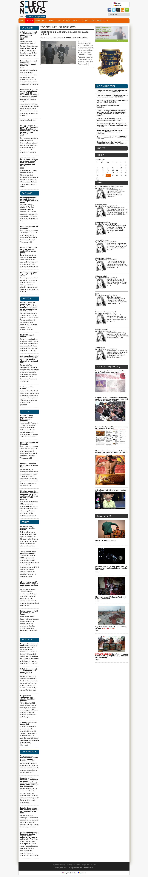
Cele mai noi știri (106, 86)
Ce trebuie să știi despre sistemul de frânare (27, 528)
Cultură (84, 21)
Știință (93, 21)
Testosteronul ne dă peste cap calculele (28, 552)
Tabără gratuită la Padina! (27, 387)
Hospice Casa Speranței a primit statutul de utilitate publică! (27, 698)
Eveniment (39, 21)
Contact (93, 865)
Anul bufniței (100, 348)
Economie (50, 21)
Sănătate (84, 37)
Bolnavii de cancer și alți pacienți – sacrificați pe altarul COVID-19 (28, 63)
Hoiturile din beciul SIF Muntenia (29, 227)
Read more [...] (83, 64)
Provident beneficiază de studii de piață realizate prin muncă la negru (29, 200)
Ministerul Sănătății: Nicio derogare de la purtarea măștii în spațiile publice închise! (112, 124)
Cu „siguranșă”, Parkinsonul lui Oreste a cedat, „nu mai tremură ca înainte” (29, 758)
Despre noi (85, 865)
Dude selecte (103, 21)
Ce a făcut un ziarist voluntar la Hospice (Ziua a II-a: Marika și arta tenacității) (111, 655)
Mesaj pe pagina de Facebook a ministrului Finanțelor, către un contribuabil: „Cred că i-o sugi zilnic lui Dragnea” (29, 130)
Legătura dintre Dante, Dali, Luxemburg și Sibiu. (110, 627)
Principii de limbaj (73, 865)
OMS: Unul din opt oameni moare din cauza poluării (64, 33)
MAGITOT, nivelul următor (27, 335)
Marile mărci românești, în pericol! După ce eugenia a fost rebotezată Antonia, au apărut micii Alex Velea (29, 836)
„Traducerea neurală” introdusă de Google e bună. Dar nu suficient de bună (29, 584)
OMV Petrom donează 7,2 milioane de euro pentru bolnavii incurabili (28, 34)
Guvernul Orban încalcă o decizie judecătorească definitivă (26, 418)
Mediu (79, 37)
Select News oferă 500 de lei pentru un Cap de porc (110, 490)
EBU (97, 294)
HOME (21, 21)
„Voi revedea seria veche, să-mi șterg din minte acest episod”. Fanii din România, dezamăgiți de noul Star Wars (29, 162)
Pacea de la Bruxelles (103, 258)
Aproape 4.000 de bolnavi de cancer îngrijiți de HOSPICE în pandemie (109, 131)
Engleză (118, 3)
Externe (67, 21)
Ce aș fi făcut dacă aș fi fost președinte (109, 187)
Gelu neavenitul (101, 276)
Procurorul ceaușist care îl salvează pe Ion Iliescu (29, 465)
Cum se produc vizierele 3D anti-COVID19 (111, 137)
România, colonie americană (105, 312)
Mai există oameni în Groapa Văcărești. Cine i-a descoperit (110, 598)
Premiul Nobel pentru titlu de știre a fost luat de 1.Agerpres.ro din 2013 (29, 810)
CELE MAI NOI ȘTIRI (69, 37)
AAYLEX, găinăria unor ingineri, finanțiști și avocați (29, 273)
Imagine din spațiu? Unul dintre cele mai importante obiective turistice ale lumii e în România (111, 568)
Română (118, 5)
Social (59, 21)
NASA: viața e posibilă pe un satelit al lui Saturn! (29, 612)
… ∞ (115, 196)
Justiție (75, 21)
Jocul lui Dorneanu (102, 240)
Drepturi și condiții (58, 865)
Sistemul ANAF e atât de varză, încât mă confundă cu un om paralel (28, 250)
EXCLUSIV (29, 21)
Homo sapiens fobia (102, 222)
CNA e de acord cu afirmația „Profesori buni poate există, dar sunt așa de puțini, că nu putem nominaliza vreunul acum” (28, 307)
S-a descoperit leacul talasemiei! (28, 723)
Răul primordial (101, 205)
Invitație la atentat (101, 330)
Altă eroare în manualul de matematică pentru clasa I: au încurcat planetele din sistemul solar (29, 359)
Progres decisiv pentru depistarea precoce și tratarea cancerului (29, 645)
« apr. (97, 180)
